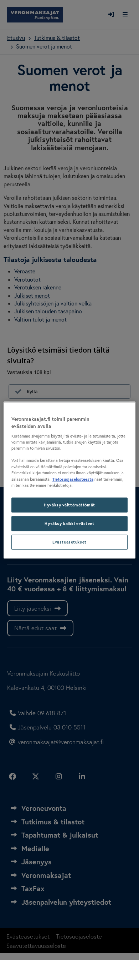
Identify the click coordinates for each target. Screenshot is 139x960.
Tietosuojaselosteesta (72, 479)
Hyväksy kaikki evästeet (69, 523)
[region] (70, 480)
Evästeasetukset (69, 542)
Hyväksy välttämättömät (69, 504)
